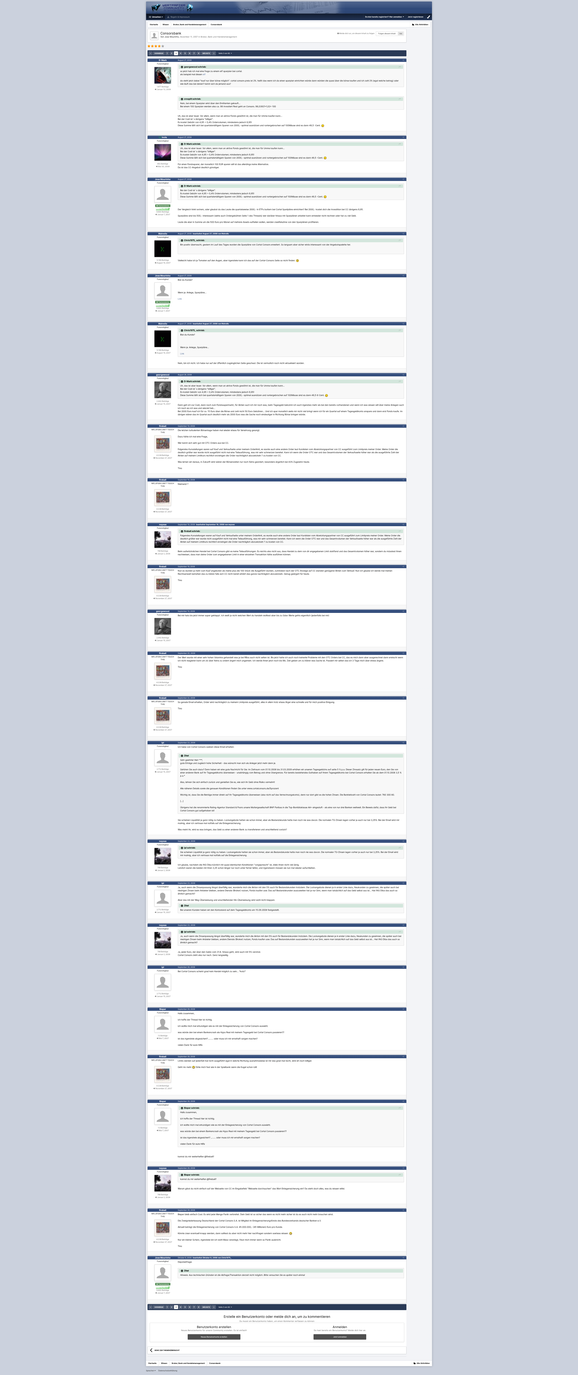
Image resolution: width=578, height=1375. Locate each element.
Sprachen (150, 1370)
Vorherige (158, 53)
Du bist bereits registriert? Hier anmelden (384, 17)
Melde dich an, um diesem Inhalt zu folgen (356, 33)
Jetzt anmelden (340, 1337)
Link (180, 298)
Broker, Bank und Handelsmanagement (219, 37)
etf (204, 74)
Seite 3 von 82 (225, 53)
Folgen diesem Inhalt (387, 33)
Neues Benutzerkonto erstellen (214, 1337)
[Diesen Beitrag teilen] (403, 60)
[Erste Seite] (150, 53)
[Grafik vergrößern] (322, 125)
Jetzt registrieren (415, 17)
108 (400, 33)
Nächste (206, 53)
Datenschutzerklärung (167, 1370)
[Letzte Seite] (214, 53)
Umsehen (156, 17)
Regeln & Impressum (180, 17)
